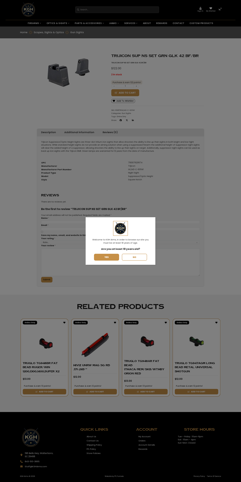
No (134, 257)
